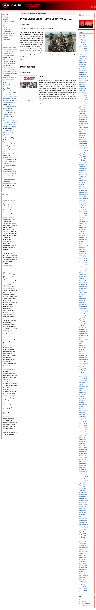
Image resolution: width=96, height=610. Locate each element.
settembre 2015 (83, 292)
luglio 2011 (82, 390)
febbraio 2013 (83, 353)
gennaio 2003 (83, 591)
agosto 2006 (82, 506)
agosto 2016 (82, 270)
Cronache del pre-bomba (9, 33)
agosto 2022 (82, 129)
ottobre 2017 (82, 243)
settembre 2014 (83, 316)
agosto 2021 (82, 153)
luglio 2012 (82, 367)
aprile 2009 (82, 443)
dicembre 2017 (83, 239)
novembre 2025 (83, 52)
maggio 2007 (82, 488)
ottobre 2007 (82, 479)
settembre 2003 (83, 575)
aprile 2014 (82, 325)
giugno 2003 (82, 581)
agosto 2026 (82, 35)
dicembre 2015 (83, 286)
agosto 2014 (82, 318)
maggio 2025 (82, 64)
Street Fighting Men (8, 153)
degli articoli (84, 601)
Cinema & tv (37, 21)
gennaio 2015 (83, 308)
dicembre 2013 (83, 333)
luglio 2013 (82, 343)
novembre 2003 (83, 571)
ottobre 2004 (82, 549)
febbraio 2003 (83, 589)
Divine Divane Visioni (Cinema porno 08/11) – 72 (46, 19)
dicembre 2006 (83, 498)
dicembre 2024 (83, 74)
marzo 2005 (82, 540)
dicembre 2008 (83, 451)
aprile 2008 (82, 467)
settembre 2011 (83, 386)
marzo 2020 (82, 186)
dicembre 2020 (83, 168)
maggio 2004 (82, 559)
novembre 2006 (83, 500)
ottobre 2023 (82, 102)
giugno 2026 (82, 39)
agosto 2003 (82, 577)
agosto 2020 (82, 176)
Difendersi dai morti (8, 179)
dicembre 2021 (83, 145)
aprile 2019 (82, 208)
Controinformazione (8, 21)
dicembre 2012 (83, 357)
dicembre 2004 (83, 545)
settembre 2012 (83, 363)
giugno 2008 (82, 463)
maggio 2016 (82, 276)
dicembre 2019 (83, 192)
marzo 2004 (82, 563)
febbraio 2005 (83, 541)
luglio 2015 (82, 296)
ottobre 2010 (82, 408)
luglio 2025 (82, 60)
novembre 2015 (83, 288)
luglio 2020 (82, 178)
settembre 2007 (83, 481)
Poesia (5, 27)
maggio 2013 (82, 347)
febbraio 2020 (83, 188)
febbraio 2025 (83, 70)
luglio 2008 (82, 461)
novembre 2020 (83, 170)
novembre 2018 (83, 217)
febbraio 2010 (83, 424)
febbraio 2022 (83, 141)
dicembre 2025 (83, 51)
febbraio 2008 (83, 471)
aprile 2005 (82, 538)
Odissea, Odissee (8, 102)
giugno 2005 (82, 534)
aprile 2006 (82, 514)
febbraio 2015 (83, 306)
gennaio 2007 (83, 496)
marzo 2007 (82, 492)
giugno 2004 (82, 557)
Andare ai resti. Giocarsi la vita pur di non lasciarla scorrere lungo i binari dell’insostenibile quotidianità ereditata (10, 51)
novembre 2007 (83, 477)
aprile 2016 (82, 278)
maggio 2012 (82, 371)
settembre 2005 (83, 528)
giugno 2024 (82, 86)
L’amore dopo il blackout (9, 126)
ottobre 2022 (82, 125)
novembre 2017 (83, 241)
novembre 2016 (83, 265)
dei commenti (84, 603)
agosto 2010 (82, 412)
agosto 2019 (82, 200)
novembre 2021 (83, 147)
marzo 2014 (82, 327)
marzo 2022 (82, 139)
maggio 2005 (82, 536)
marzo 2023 (82, 115)
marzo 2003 (82, 587)
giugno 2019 (82, 204)
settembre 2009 (83, 433)
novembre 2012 (83, 359)
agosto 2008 (82, 459)
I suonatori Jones (8, 35)
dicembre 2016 (83, 263)
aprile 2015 (82, 302)
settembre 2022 (83, 127)
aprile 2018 (82, 231)
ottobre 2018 (82, 219)
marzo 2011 (82, 398)
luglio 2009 (82, 437)
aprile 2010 (82, 420)
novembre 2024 (83, 76)
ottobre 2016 (82, 267)
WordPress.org (83, 605)
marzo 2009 (82, 445)
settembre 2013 (83, 339)
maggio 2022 (82, 135)
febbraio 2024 (83, 94)
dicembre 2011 (83, 380)
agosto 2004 (82, 553)
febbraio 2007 (83, 494)
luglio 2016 (82, 272)
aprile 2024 (82, 90)
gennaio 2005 (83, 543)
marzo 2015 (82, 304)
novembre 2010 (83, 406)
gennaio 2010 (83, 426)
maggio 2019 (82, 206)
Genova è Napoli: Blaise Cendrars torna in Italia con (9, 163)
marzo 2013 (82, 351)
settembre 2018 (83, 221)
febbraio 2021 (83, 164)
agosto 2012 (82, 365)
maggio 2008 (82, 465)
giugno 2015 (82, 298)
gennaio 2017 (83, 261)
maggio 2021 (82, 159)
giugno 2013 (82, 345)
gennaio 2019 (83, 214)
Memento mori (28, 67)
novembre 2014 (83, 312)
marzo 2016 (82, 280)
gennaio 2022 (83, 143)
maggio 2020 (82, 182)
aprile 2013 (82, 349)
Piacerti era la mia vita (9, 63)
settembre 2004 (83, 551)
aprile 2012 (82, 373)
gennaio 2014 (83, 331)
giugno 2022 (82, 133)
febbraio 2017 (83, 259)
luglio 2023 (82, 107)
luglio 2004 (82, 555)
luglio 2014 (82, 320)
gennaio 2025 (83, 72)
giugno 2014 (82, 322)
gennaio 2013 (83, 355)
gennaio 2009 (83, 449)
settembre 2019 (83, 198)
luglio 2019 (82, 202)
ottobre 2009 (82, 432)
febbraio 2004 (83, 565)
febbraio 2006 (83, 518)
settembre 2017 (83, 245)
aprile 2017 (82, 255)
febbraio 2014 (83, 329)
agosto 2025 (82, 58)
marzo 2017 (82, 257)
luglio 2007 (82, 485)
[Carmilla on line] (48, 5)
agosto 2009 (82, 435)
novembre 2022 (83, 123)
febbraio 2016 (83, 282)
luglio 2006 (82, 508)
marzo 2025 (82, 68)
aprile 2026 (82, 43)
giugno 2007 (82, 486)
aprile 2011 (82, 396)
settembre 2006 (83, 504)
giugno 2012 (82, 369)
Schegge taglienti (8, 31)
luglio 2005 (82, 532)
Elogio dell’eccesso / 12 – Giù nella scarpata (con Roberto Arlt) (10, 79)
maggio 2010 (82, 418)
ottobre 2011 (82, 384)
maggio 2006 (82, 512)
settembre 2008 (83, 457)
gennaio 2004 (83, 567)
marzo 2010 (82, 422)
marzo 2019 (82, 210)
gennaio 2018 (83, 237)
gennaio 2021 (83, 166)
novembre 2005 (83, 524)
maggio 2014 (82, 323)
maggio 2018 (82, 229)
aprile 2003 (82, 585)
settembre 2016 (83, 269)
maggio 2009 (82, 441)
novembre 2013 (83, 335)
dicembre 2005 (83, 522)
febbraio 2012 (83, 377)
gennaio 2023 (83, 119)
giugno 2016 (82, 274)
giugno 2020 (82, 180)
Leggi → (22, 59)
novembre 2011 (83, 382)
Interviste (5, 23)
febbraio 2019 (83, 212)
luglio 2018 (82, 225)
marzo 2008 (82, 469)
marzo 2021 (82, 162)
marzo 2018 (82, 233)
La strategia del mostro (9, 106)
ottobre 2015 (82, 290)
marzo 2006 (82, 516)
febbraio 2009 (83, 447)
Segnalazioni (6, 37)
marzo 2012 (82, 375)
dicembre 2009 (83, 428)
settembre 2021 (83, 151)
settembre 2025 (83, 56)
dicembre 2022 (83, 121)
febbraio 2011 (83, 400)
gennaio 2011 (83, 402)
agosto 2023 (82, 106)
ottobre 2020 (82, 172)
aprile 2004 (82, 561)
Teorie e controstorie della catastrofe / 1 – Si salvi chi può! (10, 122)
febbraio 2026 (83, 47)
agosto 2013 (82, 341)
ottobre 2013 (82, 337)
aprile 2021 (82, 161)
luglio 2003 (82, 579)
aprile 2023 (82, 113)
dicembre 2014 (83, 310)
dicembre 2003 (83, 569)
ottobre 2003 (82, 573)
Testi (4, 25)
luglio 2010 (82, 414)
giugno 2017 (82, 251)
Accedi (81, 599)
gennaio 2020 (83, 190)
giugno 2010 (82, 416)
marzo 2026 (82, 45)
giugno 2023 (82, 109)
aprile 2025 (82, 66)
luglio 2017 (82, 249)
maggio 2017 (82, 253)
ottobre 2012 (82, 361)
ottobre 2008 (82, 455)
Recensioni (38, 69)
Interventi (5, 17)
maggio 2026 (82, 41)
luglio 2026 (82, 37)
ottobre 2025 (82, 54)
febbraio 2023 (83, 117)
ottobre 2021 (82, 149)
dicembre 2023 (83, 98)
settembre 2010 (83, 410)
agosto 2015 (82, 294)
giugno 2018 (82, 227)
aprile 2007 (82, 490)
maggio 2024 (82, 88)
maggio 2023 (82, 111)
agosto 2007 (82, 483)
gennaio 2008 (83, 473)
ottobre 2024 (82, 78)
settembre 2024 (83, 80)
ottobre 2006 (82, 502)
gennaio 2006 (83, 520)
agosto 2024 (82, 82)
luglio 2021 (82, 155)
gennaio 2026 (83, 49)
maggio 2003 (82, 583)
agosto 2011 (82, 388)
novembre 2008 (83, 453)
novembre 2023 (83, 100)
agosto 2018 (82, 223)
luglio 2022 (82, 131)
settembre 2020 (83, 174)
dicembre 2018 (83, 215)
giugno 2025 (82, 62)
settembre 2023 (83, 104)
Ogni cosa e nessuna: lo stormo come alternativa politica (9, 144)
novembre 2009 (83, 430)
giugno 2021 (82, 157)
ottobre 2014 (82, 314)
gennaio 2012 (83, 378)
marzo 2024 (82, 92)
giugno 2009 (82, 439)
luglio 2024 (82, 84)
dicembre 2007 (83, 475)
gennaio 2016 (83, 284)
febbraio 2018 (83, 235)
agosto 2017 (82, 247)
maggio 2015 (82, 300)
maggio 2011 (82, 394)
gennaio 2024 (83, 96)
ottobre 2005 (82, 526)
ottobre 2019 (82, 196)
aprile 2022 (82, 137)
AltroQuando (6, 39)
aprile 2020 (82, 184)
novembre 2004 (83, 547)
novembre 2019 (83, 194)
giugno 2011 (82, 392)
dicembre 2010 (83, 404)
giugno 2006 (82, 510)
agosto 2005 (82, 530)
